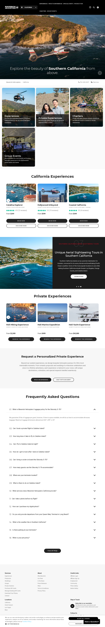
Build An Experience (41, 379)
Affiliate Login (74, 576)
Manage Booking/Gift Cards (13, 591)
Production (78, 3)
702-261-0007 (84, 82)
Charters (42, 11)
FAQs (39, 586)
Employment (74, 581)
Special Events (68, 3)
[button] (8, 200)
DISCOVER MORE (21, 226)
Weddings (8, 581)
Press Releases (42, 583)
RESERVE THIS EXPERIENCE (21, 339)
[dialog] (52, 621)
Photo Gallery (74, 586)
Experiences (43, 3)
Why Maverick (42, 576)
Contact (7, 595)
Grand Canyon (9, 605)
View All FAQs (52, 550)
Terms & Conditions (43, 588)
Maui (6, 610)
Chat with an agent (63, 379)
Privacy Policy (41, 591)
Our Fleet (40, 578)
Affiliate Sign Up (74, 578)
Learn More (78, 276)
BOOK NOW (21, 221)
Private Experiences (55, 3)
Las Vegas (8, 607)
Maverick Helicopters (13, 82)
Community (73, 583)
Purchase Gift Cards (10, 588)
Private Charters (9, 586)
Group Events (52, 11)
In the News (41, 581)
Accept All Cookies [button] (83, 618)
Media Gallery (74, 588)
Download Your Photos (11, 593)
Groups (7, 583)
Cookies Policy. (27, 621)
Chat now (95, 82)
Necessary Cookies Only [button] (83, 623)
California (7, 602)
